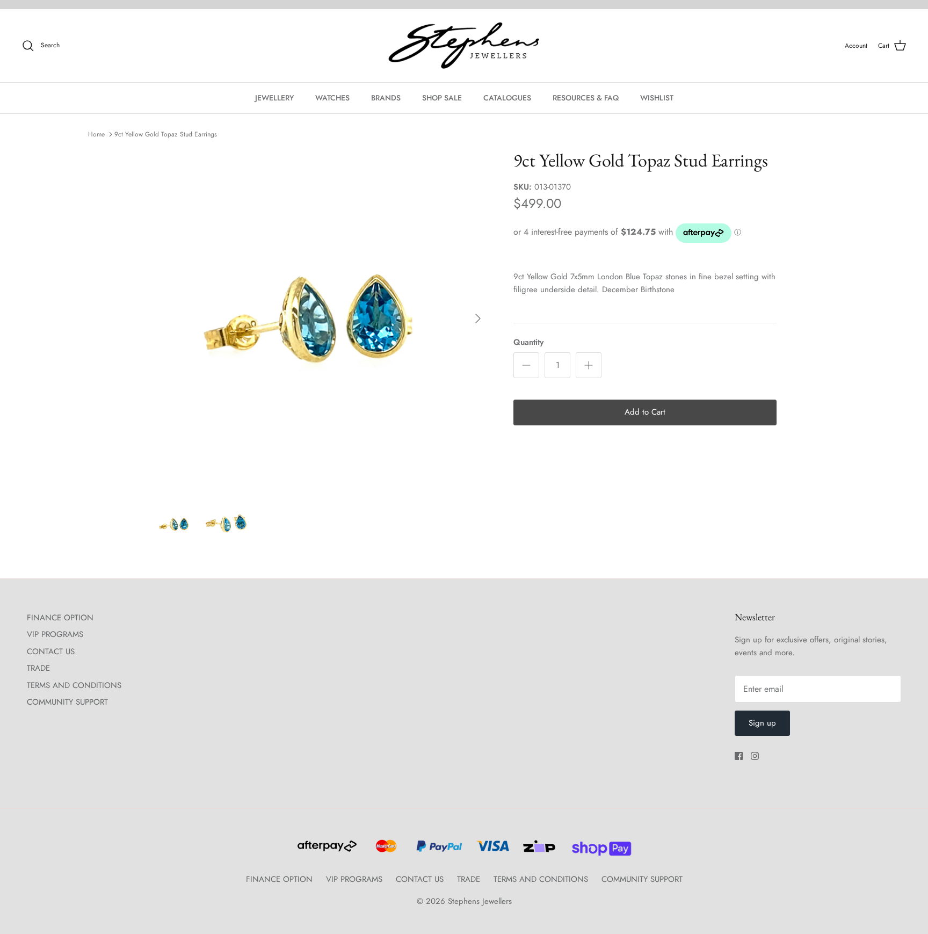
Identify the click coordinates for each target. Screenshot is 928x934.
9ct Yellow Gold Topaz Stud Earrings (165, 134)
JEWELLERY (274, 97)
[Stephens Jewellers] (464, 46)
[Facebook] (739, 756)
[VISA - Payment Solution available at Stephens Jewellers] (491, 851)
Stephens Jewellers (480, 901)
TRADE (38, 668)
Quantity (528, 342)
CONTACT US (51, 651)
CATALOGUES (507, 97)
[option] (320, 318)
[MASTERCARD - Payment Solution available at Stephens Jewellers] (384, 851)
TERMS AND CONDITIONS (74, 685)
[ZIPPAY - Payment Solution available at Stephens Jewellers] (538, 851)
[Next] (478, 318)
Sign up (762, 723)
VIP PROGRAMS (55, 634)
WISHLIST (656, 97)
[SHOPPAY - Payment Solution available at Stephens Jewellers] (597, 851)
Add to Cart (645, 412)
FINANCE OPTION (60, 618)
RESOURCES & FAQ (586, 97)
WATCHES (332, 97)
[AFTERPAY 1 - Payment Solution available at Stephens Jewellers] (326, 851)
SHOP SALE (442, 97)
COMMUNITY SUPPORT (67, 702)
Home (96, 134)
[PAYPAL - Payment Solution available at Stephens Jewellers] (437, 851)
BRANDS (386, 97)
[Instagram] (755, 756)
